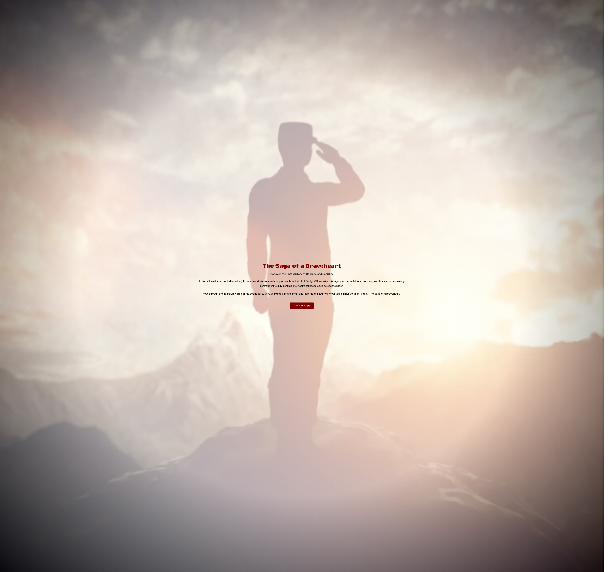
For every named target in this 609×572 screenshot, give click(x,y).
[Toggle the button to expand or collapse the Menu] (606, 4)
